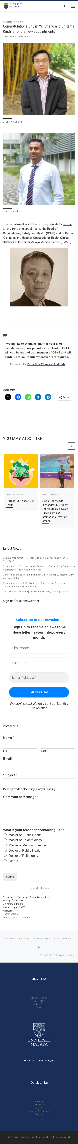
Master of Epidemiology (25, 840)
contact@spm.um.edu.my (16, 917)
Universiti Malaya (30, 1137)
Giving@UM (39, 1104)
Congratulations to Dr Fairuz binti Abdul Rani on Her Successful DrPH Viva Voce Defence (38, 577)
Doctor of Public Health (25, 850)
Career (39, 1007)
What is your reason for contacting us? (33, 830)
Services (39, 1114)
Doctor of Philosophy (23, 855)
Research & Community (39, 1111)
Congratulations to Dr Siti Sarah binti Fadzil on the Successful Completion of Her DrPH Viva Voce (34, 585)
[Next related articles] (71, 446)
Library (39, 1108)
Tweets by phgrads (39, 888)
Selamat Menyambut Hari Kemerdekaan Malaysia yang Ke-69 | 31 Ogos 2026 (36, 560)
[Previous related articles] (63, 446)
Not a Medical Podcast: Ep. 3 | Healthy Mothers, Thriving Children (36, 591)
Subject (10, 775)
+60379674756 (10, 914)
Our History (39, 1001)
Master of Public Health (25, 835)
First (5, 750)
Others (13, 861)
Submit (10, 877)
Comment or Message (20, 797)
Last (43, 750)
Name (8, 737)
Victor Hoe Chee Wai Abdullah (46, 364)
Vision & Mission (39, 998)
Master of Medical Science (27, 845)
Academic (39, 1101)
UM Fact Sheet (39, 1004)
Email (8, 758)
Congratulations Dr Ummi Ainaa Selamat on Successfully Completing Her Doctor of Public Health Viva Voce (39, 568)
